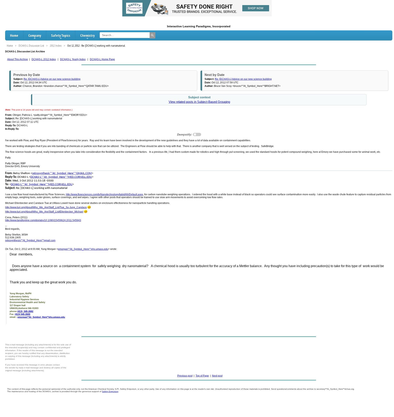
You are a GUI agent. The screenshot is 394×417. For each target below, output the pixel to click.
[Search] (152, 35)
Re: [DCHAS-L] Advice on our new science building (52, 79)
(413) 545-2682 (25, 311)
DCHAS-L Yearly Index (73, 59)
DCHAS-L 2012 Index (44, 59)
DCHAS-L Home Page (102, 59)
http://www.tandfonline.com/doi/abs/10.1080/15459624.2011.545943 (43, 220)
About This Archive (17, 59)
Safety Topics (60, 35)
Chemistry (87, 35)
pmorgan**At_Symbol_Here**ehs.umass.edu (83, 249)
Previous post (184, 375)
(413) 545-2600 (22, 314)
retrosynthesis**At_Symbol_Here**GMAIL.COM (62, 173)
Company (34, 35)
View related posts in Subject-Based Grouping (199, 101)
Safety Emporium (110, 391)
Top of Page (202, 375)
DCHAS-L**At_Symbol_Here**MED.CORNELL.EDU (61, 177)
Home (14, 35)
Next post (217, 375)
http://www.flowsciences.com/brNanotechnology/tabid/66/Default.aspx (104, 194)
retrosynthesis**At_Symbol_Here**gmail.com (30, 240)
